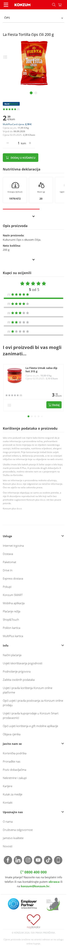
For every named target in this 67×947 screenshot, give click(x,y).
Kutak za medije (12, 794)
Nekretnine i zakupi (15, 778)
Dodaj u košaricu (22, 157)
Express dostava (13, 578)
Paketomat (9, 562)
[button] (28, 416)
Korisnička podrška (14, 753)
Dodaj (55, 405)
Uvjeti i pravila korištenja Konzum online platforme (27, 690)
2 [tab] (35, 92)
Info (5, 645)
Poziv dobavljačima (14, 769)
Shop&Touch (11, 619)
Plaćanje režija (11, 611)
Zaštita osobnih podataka (19, 679)
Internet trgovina (13, 545)
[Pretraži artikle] (54, 4)
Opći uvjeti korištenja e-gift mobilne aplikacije (30, 726)
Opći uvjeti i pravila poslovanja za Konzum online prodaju (33, 703)
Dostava (8, 554)
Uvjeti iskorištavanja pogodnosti (22, 663)
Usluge (7, 536)
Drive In (7, 570)
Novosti (7, 846)
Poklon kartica (11, 628)
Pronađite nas (11, 761)
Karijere (7, 786)
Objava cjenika (11, 734)
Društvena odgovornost (18, 830)
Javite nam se (12, 744)
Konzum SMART (13, 595)
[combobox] (33, 17)
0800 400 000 (35, 872)
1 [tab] (31, 92)
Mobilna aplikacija (14, 603)
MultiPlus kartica (13, 636)
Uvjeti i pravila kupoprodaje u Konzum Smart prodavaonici (30, 715)
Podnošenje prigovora (17, 671)
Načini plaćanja (12, 655)
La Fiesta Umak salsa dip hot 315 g (41, 369)
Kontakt (7, 802)
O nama (8, 821)
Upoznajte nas (13, 812)
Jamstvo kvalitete (13, 838)
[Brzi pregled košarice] (62, 4)
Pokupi (7, 587)
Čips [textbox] (7, 17)
